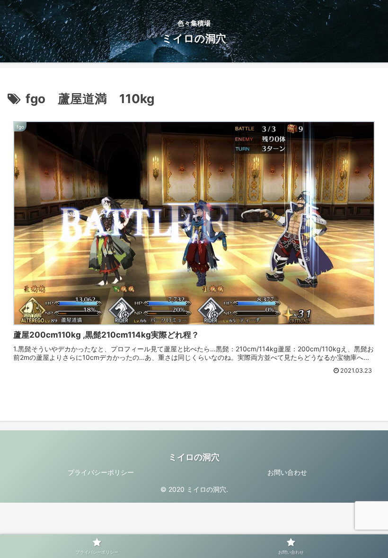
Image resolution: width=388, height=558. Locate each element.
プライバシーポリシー (101, 472)
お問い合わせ (287, 472)
